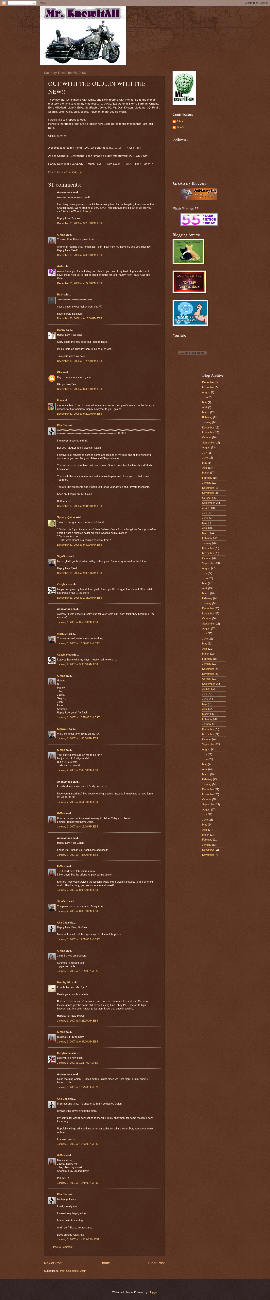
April (204, 407)
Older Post (156, 1263)
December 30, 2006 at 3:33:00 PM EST (79, 255)
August (206, 392)
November (208, 387)
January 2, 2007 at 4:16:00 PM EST (77, 826)
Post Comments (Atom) (73, 1270)
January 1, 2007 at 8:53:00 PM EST (77, 622)
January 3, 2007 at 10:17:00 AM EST (78, 1062)
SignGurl (62, 556)
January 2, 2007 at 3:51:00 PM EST (77, 802)
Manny (61, 329)
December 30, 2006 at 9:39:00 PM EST (79, 544)
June (205, 397)
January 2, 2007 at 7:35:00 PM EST (77, 854)
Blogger (152, 1292)
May (204, 402)
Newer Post (53, 1263)
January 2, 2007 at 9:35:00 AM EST (77, 664)
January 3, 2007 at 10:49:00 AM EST (78, 1182)
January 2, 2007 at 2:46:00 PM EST (77, 770)
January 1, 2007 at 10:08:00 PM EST (78, 643)
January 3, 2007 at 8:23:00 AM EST (77, 1020)
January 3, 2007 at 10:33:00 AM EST (78, 1143)
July (204, 452)
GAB (60, 266)
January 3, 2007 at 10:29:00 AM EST (78, 1087)
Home (105, 1263)
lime (59, 400)
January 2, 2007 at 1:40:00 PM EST (77, 738)
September (208, 442)
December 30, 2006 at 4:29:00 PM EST (79, 283)
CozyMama (64, 584)
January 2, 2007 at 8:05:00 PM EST (77, 911)
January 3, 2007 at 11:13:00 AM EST (78, 1239)
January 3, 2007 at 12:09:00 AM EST (78, 971)
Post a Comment (63, 1246)
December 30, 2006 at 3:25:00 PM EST (79, 223)
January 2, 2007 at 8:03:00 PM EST (77, 890)
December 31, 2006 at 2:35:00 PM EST (79, 597)
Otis (59, 372)
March (205, 412)
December (208, 382)
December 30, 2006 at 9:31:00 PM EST (79, 506)
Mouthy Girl (64, 982)
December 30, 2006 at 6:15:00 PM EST (79, 318)
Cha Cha (62, 425)
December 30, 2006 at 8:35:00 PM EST (79, 389)
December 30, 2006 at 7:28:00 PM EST (79, 360)
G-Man (61, 234)
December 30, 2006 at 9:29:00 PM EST (79, 413)
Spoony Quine (66, 517)
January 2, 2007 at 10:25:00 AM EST (78, 717)
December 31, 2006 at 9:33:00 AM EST (79, 573)
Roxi (60, 294)
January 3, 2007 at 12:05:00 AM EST (78, 939)
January (206, 422)
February (207, 417)
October (206, 437)
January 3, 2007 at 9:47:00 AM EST (77, 1041)
